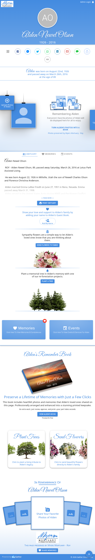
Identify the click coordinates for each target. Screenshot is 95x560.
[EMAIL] (67, 51)
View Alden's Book (47, 414)
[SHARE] (87, 51)
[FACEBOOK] (18, 51)
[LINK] (47, 59)
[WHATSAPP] (47, 51)
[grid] (47, 120)
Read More (47, 198)
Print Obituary (49, 203)
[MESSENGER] (28, 51)
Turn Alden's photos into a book (66, 129)
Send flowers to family (47, 245)
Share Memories (49, 550)
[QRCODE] (8, 51)
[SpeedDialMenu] (89, 554)
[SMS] (77, 51)
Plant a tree (47, 281)
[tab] (30, 154)
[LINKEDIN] (57, 51)
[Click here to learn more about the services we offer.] (47, 538)
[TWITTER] (38, 51)
